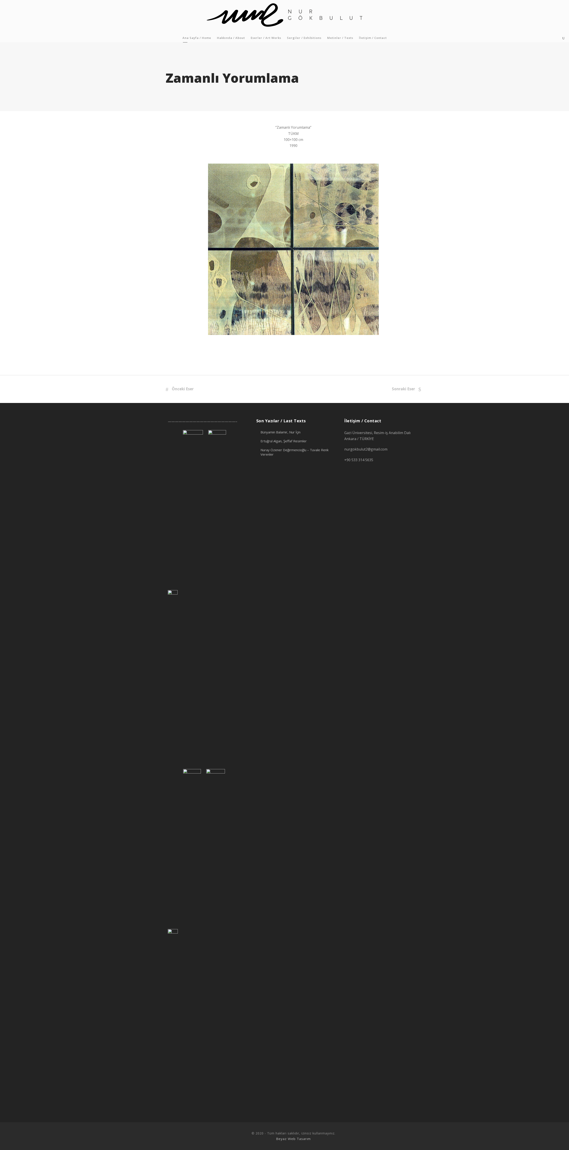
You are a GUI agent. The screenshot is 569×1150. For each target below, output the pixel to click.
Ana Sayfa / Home (196, 38)
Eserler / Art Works (266, 38)
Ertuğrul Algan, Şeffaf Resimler (283, 441)
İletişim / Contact (373, 38)
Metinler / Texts (340, 38)
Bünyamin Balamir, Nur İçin (280, 432)
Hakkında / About (231, 38)
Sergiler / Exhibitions (304, 38)
